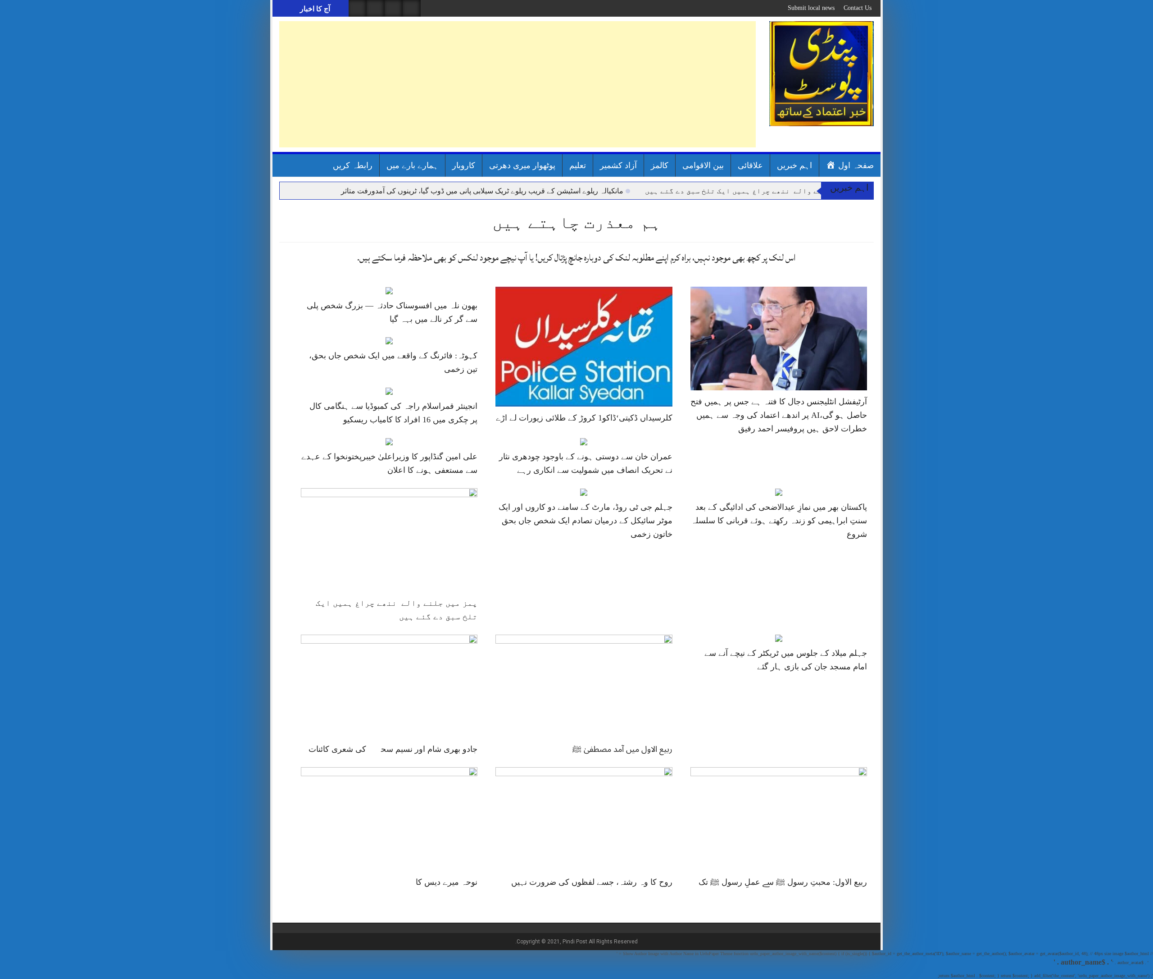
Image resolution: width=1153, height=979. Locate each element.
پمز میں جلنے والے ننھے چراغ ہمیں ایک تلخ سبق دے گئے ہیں (753, 191)
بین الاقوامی (703, 165)
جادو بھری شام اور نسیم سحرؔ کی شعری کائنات (393, 749)
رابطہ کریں (352, 165)
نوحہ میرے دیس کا (446, 882)
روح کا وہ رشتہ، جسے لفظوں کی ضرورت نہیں (591, 882)
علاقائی (750, 165)
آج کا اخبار (314, 9)
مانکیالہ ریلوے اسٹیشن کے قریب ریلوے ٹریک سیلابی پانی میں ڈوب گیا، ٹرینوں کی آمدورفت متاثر (482, 191)
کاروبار (463, 165)
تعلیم (577, 165)
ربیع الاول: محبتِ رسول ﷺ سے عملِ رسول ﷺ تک (783, 882)
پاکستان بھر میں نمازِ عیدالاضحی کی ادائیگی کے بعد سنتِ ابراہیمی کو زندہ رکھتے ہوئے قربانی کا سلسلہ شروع (779, 521)
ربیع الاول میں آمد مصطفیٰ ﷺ (622, 749)
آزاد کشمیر (618, 165)
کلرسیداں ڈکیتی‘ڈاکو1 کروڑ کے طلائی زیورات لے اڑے (584, 417)
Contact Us (858, 8)
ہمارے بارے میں (412, 165)
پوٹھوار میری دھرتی (522, 165)
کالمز (659, 165)
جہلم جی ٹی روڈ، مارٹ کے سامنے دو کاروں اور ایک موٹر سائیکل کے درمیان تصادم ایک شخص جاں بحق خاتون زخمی (585, 521)
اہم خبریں (794, 165)
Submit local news (811, 8)
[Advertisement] (517, 84)
